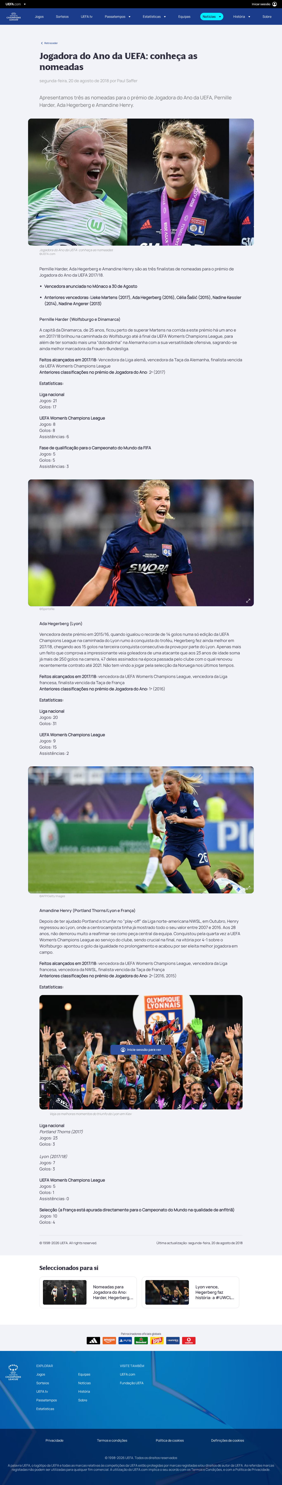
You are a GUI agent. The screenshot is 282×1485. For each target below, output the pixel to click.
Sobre (82, 1400)
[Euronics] (173, 1340)
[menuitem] (40, 16)
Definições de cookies (227, 1440)
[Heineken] (141, 1340)
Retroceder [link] (51, 43)
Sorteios (42, 1383)
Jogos (40, 1374)
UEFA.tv (42, 1391)
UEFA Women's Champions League (13, 16)
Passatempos (46, 1400)
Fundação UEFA (131, 1383)
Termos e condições (112, 1440)
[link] (39, 16)
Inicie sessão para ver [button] (144, 1049)
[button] (117, 16)
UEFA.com (127, 1374)
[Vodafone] (189, 1340)
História (84, 1391)
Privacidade (54, 1440)
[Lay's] (157, 1340)
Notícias (84, 1383)
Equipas (84, 1374)
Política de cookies (170, 1440)
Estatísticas (45, 1409)
